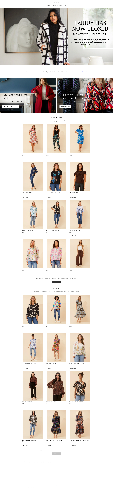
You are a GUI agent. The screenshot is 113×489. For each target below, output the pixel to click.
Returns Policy (70, 474)
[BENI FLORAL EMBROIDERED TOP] (33, 176)
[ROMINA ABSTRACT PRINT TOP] (33, 309)
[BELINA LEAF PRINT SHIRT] (56, 253)
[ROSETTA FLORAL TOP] (80, 214)
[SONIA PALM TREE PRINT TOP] (80, 386)
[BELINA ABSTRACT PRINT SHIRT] (56, 309)
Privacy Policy (48, 476)
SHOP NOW (56, 281)
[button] (25, 2)
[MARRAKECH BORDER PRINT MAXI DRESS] (80, 424)
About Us (26, 474)
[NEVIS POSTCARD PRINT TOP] (33, 347)
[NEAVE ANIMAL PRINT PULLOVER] (80, 347)
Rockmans (74, 71)
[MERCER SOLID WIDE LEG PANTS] (80, 253)
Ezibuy (28, 486)
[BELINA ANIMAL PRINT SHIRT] (33, 424)
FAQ (25, 476)
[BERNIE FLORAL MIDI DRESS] (80, 138)
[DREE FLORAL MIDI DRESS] (33, 138)
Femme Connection (82, 71)
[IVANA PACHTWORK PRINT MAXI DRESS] (80, 309)
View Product (26, 159)
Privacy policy (40, 486)
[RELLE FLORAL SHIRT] (33, 386)
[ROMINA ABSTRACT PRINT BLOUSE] (56, 214)
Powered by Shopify (33, 486)
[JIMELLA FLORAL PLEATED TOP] (56, 176)
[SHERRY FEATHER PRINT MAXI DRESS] (56, 424)
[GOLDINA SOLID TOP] (80, 176)
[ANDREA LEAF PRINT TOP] (33, 214)
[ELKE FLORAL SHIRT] (33, 253)
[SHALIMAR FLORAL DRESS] (56, 347)
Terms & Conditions (50, 474)
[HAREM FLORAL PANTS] (56, 138)
